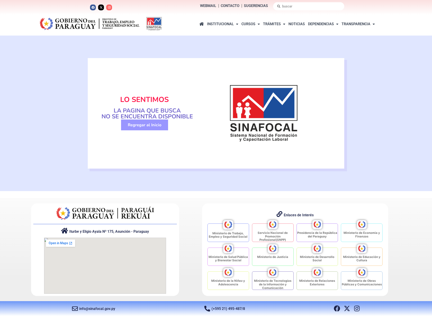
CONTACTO (230, 6)
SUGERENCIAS (256, 6)
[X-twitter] (101, 7)
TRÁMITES (272, 24)
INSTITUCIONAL (220, 24)
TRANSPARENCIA (356, 24)
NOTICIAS (296, 24)
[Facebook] (93, 7)
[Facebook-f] (337, 308)
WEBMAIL (208, 6)
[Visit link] (228, 232)
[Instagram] (109, 7)
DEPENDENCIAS (321, 24)
